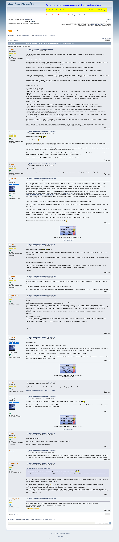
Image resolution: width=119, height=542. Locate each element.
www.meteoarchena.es (68, 240)
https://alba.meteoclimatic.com (98, 24)
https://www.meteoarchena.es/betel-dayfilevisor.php (40, 194)
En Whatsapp (93, 10)
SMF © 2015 (59, 533)
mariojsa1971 (15, 295)
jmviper (13, 178)
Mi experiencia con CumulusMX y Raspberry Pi (41, 49)
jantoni (13, 49)
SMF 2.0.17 (53, 533)
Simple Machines (66, 533)
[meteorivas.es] (10, 56)
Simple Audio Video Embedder (60, 534)
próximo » (109, 38)
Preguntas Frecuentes (79, 15)
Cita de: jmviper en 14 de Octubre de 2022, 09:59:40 (38, 468)
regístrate (31, 19)
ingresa (26, 19)
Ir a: (94, 523)
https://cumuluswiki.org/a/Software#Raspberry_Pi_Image (40, 390)
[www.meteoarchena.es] (10, 195)
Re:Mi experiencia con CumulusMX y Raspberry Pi (42, 131)
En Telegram (103, 10)
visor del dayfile (68, 193)
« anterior (104, 38)
